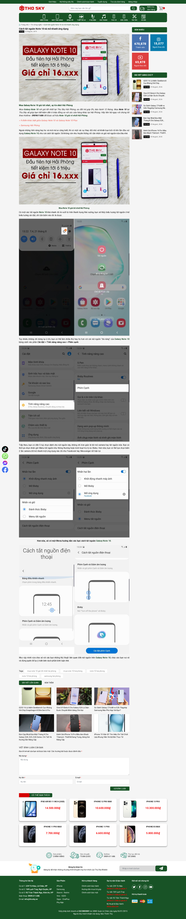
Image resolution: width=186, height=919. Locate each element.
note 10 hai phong (97, 671)
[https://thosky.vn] (43, 8)
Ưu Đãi (143, 20)
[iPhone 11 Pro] (79, 834)
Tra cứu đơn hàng (117, 2)
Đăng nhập (132, 2)
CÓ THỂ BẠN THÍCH (41, 795)
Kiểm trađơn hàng (151, 8)
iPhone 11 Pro (103, 827)
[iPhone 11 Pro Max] (29, 834)
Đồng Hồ (70, 20)
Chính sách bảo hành (85, 2)
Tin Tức (134, 20)
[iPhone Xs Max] (129, 834)
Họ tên (22, 778)
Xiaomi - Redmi (63, 893)
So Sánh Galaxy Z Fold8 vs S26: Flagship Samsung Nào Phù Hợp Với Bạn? (154, 108)
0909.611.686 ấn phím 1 (117, 889)
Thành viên (140, 45)
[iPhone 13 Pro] (129, 809)
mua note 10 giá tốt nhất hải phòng (41, 671)
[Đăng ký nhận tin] (161, 868)
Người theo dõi (159, 45)
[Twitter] (134, 887)
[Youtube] (151, 887)
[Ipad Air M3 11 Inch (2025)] (29, 809)
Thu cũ (114, 20)
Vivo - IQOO (61, 896)
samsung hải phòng (52, 676)
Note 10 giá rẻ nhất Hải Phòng (73, 115)
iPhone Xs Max (153, 827)
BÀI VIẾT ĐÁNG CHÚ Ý (144, 75)
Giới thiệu (52, 2)
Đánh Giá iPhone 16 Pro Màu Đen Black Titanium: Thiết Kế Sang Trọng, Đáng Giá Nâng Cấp (73, 737)
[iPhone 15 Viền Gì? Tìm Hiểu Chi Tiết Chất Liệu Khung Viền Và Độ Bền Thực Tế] (111, 723)
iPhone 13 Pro (153, 802)
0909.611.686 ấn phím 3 (117, 901)
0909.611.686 (33, 896)
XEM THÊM (49, 683)
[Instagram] (145, 887)
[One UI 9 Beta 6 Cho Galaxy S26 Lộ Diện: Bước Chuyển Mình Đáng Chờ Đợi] (74, 696)
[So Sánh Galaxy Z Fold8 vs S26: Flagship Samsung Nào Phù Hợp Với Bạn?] (111, 696)
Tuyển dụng (102, 2)
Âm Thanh (103, 20)
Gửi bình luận (120, 789)
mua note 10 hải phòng (72, 671)
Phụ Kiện (92, 20)
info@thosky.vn (31, 899)
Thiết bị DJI (81, 20)
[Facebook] (139, 887)
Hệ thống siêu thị (66, 2)
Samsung (61, 889)
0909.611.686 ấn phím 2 (117, 895)
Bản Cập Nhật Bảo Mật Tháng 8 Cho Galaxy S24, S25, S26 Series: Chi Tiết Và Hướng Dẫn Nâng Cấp (35, 737)
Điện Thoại (44, 20)
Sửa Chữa (124, 20)
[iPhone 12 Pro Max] (79, 809)
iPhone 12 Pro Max (103, 802)
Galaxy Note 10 (103, 541)
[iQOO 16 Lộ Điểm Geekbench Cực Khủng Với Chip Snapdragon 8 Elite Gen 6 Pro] (36, 696)
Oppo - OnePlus (63, 899)
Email (78, 778)
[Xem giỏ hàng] (161, 8)
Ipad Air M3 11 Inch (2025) (53, 802)
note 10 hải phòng (29, 676)
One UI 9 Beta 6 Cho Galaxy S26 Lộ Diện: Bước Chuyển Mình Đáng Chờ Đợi (154, 95)
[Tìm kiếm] (133, 8)
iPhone (60, 886)
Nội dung (23, 756)
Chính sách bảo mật (90, 893)
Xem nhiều (139, 30)
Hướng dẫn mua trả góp (91, 889)
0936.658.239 (112, 907)
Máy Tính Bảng (57, 20)
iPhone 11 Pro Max (53, 827)
